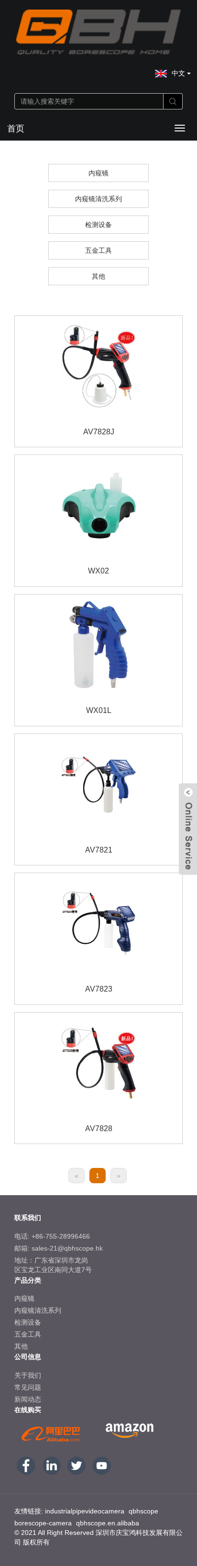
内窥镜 (98, 173)
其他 (98, 276)
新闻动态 (27, 1399)
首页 (15, 128)
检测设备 (98, 224)
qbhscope (143, 1511)
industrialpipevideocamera (84, 1511)
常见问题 (27, 1387)
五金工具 (98, 250)
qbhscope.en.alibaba (107, 1523)
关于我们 (27, 1375)
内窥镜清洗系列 (98, 199)
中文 (179, 73)
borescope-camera (43, 1523)
